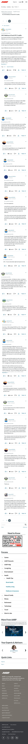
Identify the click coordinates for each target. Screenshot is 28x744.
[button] (26, 28)
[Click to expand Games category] (2, 557)
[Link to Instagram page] (12, 737)
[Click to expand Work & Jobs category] (2, 613)
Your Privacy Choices (11, 734)
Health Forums (16, 11)
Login (20, 2)
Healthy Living (10, 586)
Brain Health (9, 582)
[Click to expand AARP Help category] (2, 564)
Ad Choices (4, 734)
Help (13, 6)
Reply (23, 70)
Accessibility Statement (6, 727)
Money (6, 599)
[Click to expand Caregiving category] (2, 568)
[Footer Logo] (14, 673)
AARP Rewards (8, 561)
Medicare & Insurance (12, 591)
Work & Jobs (8, 613)
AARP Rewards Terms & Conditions (8, 729)
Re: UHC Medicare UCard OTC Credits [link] (11, 14)
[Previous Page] (3, 21)
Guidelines (9, 6)
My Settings (3, 6)
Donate (3, 685)
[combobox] (14, 524)
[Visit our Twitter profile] (8, 737)
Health (6, 575)
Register (3, 661)
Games (6, 557)
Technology (7, 606)
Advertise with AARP (17, 693)
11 (4, 66)
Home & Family (8, 595)
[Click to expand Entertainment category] (2, 572)
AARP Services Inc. (17, 702)
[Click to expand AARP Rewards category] (2, 561)
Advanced (25, 527)
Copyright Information (6, 731)
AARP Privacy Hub (5, 724)
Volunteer (3, 688)
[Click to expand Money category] (2, 599)
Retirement (7, 602)
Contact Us (16, 683)
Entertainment (8, 572)
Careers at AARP (17, 695)
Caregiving (7, 568)
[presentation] (2, 631)
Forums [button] (16, 6)
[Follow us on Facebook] (3, 737)
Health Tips (9, 578)
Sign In (2, 664)
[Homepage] (4, 2)
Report (19, 70)
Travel (6, 609)
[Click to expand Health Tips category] (4, 578)
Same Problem (10, 66)
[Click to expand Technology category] (2, 606)
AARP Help (7, 564)
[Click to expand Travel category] (2, 609)
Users (2, 527)
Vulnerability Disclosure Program (17, 731)
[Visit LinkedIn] (16, 737)
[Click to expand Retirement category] (2, 602)
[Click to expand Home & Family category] (2, 595)
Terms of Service (13, 724)
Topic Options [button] (6, 25)
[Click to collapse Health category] (2, 575)
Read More (3, 64)
